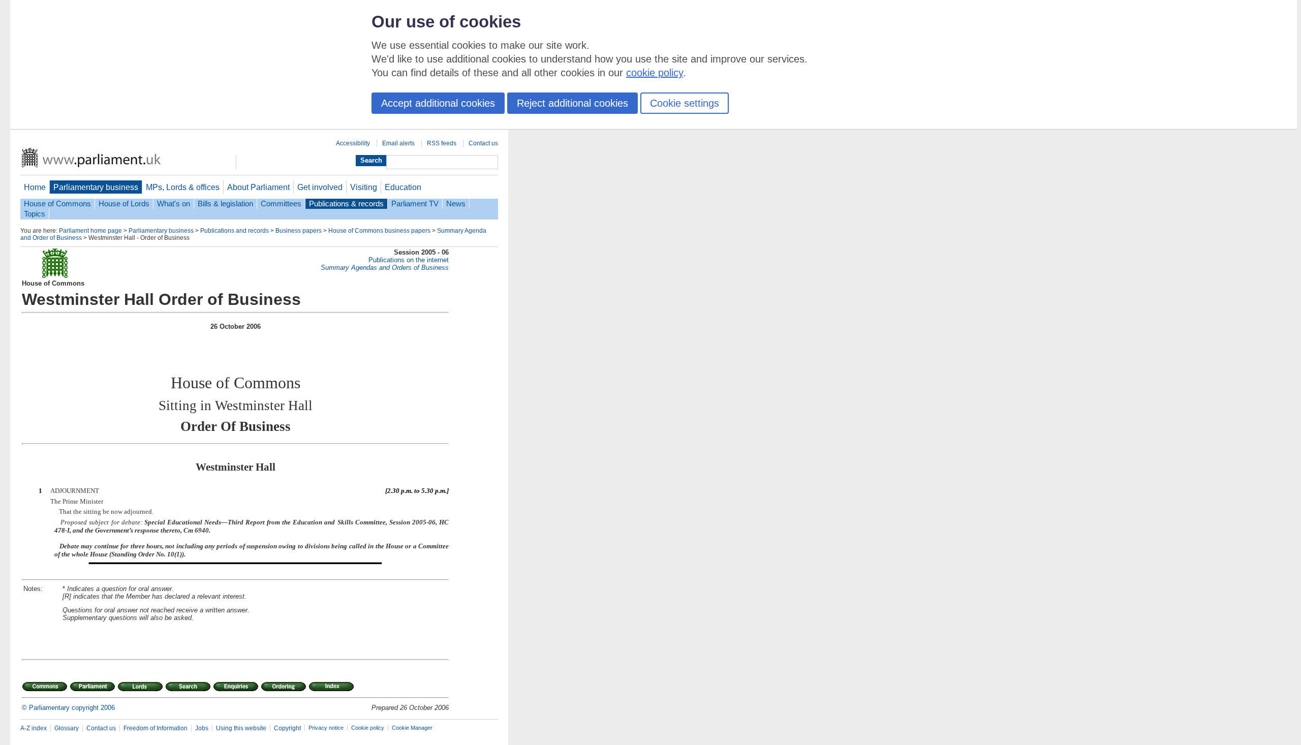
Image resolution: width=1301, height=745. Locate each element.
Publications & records (346, 204)
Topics (34, 214)
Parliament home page (90, 230)
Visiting (363, 187)
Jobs (201, 728)
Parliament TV (415, 204)
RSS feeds (441, 143)
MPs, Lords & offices (183, 187)
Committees (281, 204)
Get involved (320, 187)
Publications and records (234, 230)
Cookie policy (367, 728)
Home (35, 187)
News (456, 204)
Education (403, 187)
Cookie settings (684, 103)
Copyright (287, 728)
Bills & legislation (225, 204)
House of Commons (57, 204)
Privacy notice (326, 728)
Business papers (298, 230)
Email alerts (398, 143)
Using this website (241, 728)
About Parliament (258, 187)
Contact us (483, 143)
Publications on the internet (408, 260)
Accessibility (353, 143)
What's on (173, 204)
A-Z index (33, 728)
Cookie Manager (412, 728)
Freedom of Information (155, 728)
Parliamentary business (95, 187)
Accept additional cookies (438, 103)
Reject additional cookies (572, 103)
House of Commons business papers (379, 230)
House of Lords (124, 204)
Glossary (66, 728)
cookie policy (654, 72)
